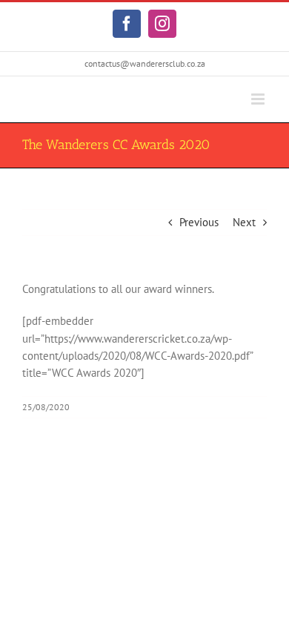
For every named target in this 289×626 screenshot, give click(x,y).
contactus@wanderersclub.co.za (144, 63)
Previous (199, 222)
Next (244, 222)
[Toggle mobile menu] (259, 99)
